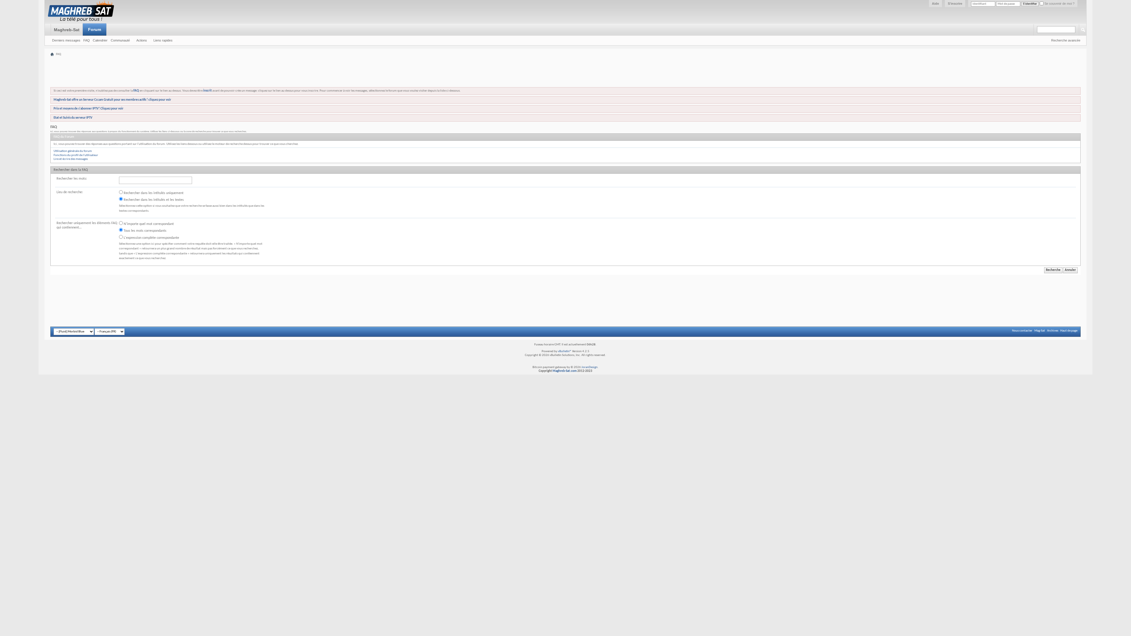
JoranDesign (589, 367)
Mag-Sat (1039, 330)
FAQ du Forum (64, 137)
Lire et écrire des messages (71, 159)
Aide (935, 3)
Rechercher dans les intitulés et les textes (153, 200)
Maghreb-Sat (67, 29)
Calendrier (100, 40)
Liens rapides (163, 40)
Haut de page (1068, 330)
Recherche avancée (1065, 40)
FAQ (86, 40)
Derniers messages (66, 40)
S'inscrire (955, 3)
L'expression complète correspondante (151, 238)
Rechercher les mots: (72, 178)
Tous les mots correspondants (144, 231)
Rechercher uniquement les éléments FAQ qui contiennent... (87, 225)
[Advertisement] (565, 54)
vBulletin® (564, 351)
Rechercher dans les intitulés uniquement (153, 193)
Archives (1052, 330)
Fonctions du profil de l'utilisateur (76, 155)
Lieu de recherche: (70, 192)
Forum (94, 29)
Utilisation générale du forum (73, 151)
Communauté (120, 40)
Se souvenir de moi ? (1059, 3)
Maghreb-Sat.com (565, 371)
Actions (141, 40)
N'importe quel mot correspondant (148, 224)
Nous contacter (1022, 330)
